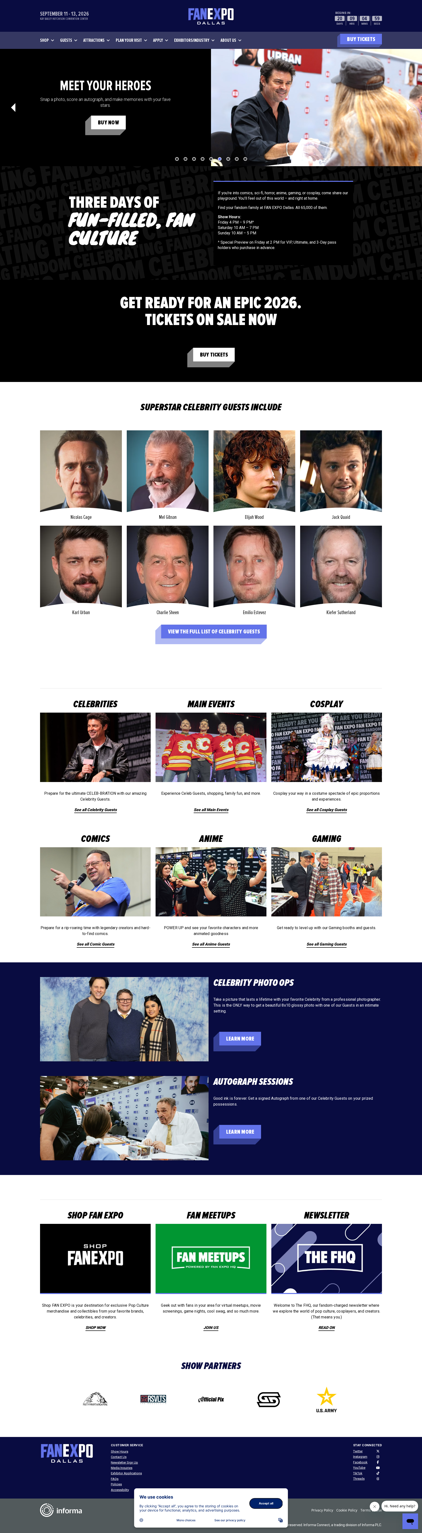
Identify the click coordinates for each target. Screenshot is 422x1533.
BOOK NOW (108, 122)
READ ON (326, 1327)
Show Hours (119, 1451)
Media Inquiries (121, 1468)
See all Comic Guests (95, 944)
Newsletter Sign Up (124, 1462)
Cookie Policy (346, 1510)
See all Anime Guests (211, 944)
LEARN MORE (240, 1038)
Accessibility (120, 1490)
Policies (116, 1484)
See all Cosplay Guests (326, 809)
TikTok (357, 1473)
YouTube (359, 1467)
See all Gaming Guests (326, 944)
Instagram (360, 1456)
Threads (359, 1478)
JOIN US (210, 1327)
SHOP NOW (95, 1327)
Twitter (358, 1451)
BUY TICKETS (361, 39)
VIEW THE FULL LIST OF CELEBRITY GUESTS (214, 631)
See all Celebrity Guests (95, 809)
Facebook (360, 1462)
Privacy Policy (322, 1510)
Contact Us (119, 1457)
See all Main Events (211, 809)
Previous (13, 107)
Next (409, 107)
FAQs (114, 1479)
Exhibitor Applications (126, 1473)
